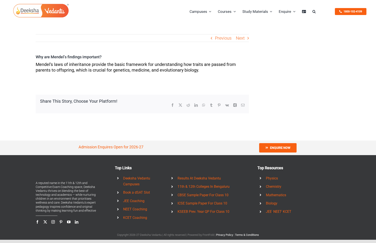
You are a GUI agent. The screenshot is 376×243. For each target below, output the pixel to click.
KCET (287, 211)
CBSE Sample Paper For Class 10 (203, 195)
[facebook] (37, 222)
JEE (269, 211)
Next (240, 38)
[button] (314, 11)
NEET (277, 211)
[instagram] (53, 222)
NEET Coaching (135, 209)
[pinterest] (61, 222)
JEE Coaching (133, 201)
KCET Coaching (135, 218)
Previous (223, 38)
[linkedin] (76, 222)
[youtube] (68, 222)
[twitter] (45, 222)
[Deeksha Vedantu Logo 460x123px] (41, 5)
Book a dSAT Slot (136, 192)
